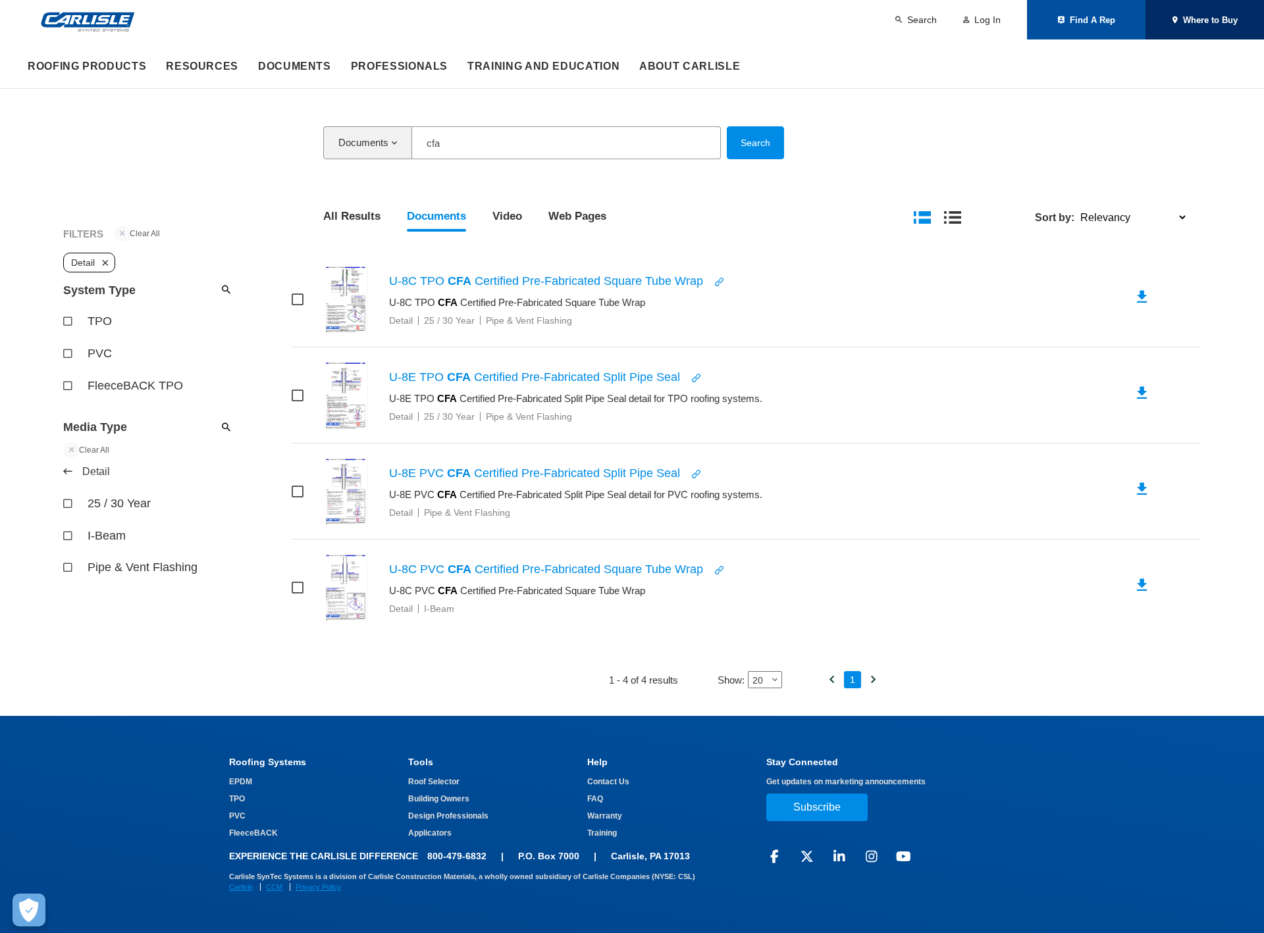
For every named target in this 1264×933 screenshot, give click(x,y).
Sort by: (1054, 218)
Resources (202, 66)
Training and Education (543, 66)
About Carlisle (689, 66)
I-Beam (107, 535)
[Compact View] (952, 216)
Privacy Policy (318, 887)
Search (755, 143)
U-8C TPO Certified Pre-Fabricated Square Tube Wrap (546, 281)
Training (602, 833)
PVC (100, 353)
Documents (294, 66)
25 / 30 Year (119, 503)
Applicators (430, 833)
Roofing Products (87, 66)
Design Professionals (448, 815)
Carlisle (241, 887)
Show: (731, 680)
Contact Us (608, 781)
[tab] (352, 217)
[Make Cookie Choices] (29, 910)
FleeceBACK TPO (135, 385)
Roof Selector (434, 781)
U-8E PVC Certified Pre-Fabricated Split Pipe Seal (534, 473)
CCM (274, 887)
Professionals (399, 66)
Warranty (604, 815)
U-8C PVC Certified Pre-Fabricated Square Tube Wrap (546, 569)
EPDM (240, 781)
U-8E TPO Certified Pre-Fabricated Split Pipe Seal (534, 377)
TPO (100, 321)
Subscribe (817, 807)
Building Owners (438, 798)
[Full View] (922, 216)
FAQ (595, 798)
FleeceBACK (253, 833)
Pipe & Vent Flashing (143, 567)
